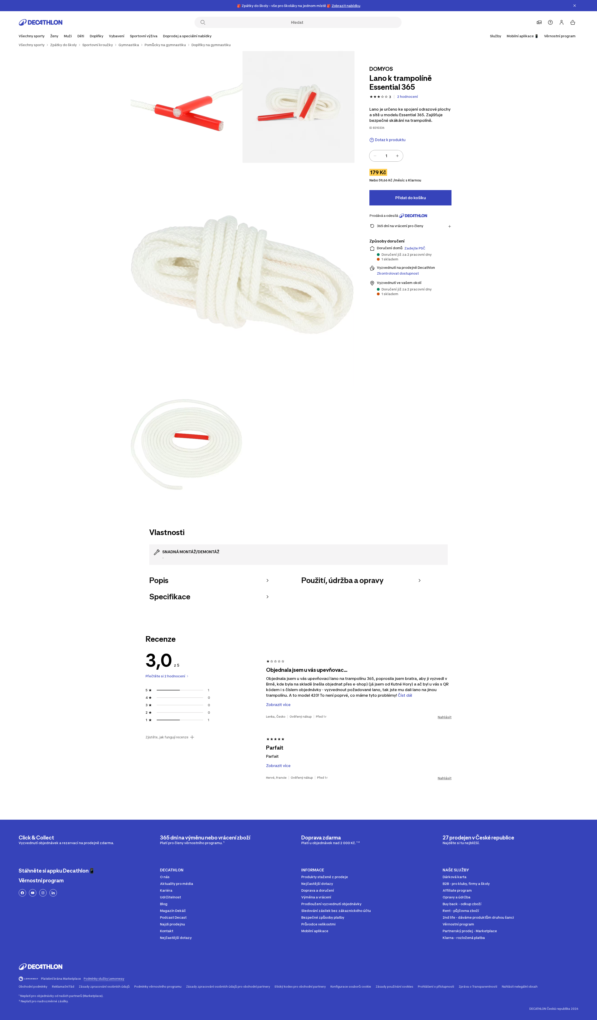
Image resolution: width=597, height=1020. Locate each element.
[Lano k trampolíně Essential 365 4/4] (187, 442)
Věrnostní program (560, 36)
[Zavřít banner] (574, 5)
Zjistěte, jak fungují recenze (167, 737)
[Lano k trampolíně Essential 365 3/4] (242, 274)
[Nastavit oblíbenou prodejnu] (539, 22)
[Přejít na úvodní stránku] (40, 22)
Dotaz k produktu (390, 140)
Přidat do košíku (410, 197)
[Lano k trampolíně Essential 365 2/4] (187, 107)
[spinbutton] (386, 155)
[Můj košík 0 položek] (572, 22)
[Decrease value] (375, 155)
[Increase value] (397, 155)
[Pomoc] (550, 22)
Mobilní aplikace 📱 (522, 36)
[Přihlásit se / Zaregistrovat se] (561, 22)
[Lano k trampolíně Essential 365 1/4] (298, 107)
